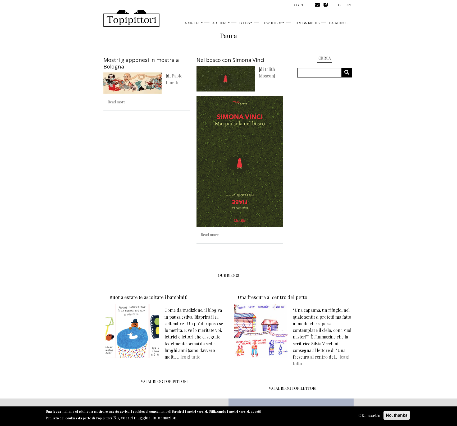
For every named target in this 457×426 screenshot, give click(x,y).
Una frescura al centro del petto (272, 297)
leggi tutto (190, 357)
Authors (219, 23)
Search (348, 72)
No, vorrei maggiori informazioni (145, 418)
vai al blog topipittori (164, 381)
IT (339, 4)
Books (244, 23)
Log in (298, 5)
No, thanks (397, 415)
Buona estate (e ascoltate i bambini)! (148, 297)
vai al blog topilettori (293, 388)
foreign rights (306, 23)
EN (348, 4)
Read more (117, 101)
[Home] (131, 18)
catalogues (339, 23)
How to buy (272, 23)
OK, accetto (369, 415)
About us (192, 23)
